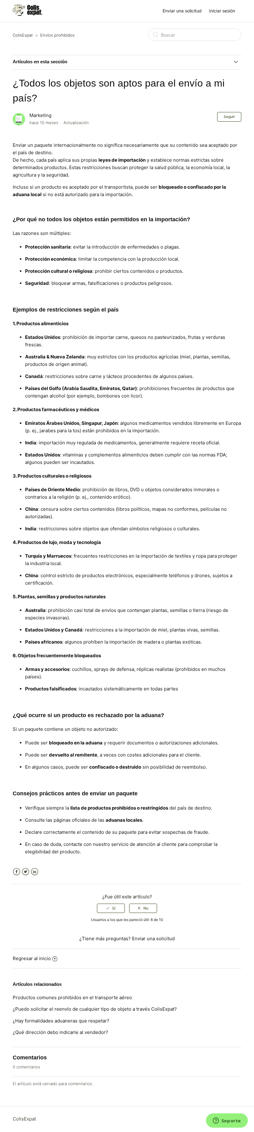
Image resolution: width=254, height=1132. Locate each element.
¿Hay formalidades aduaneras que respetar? (61, 1021)
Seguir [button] (229, 116)
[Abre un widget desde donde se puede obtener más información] (227, 1121)
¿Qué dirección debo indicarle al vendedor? (60, 1032)
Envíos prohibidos (57, 35)
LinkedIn (34, 872)
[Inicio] (27, 14)
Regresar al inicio (32, 958)
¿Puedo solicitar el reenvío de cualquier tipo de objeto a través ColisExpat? (95, 1009)
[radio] (111, 908)
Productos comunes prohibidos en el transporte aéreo (72, 997)
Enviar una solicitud (182, 10)
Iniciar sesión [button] (222, 10)
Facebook (16, 872)
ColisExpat (23, 35)
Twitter (25, 872)
